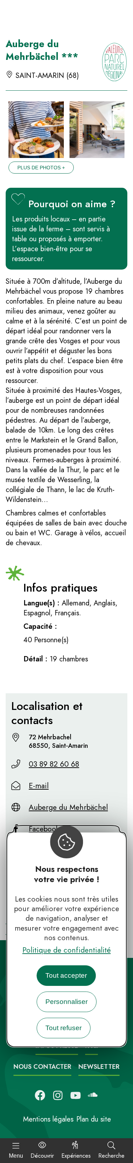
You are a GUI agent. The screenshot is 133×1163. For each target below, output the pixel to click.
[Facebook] (40, 1095)
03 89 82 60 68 (54, 764)
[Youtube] (75, 1095)
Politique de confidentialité (66, 950)
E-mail (39, 785)
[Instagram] (57, 1095)
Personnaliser (66, 1001)
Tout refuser (63, 1028)
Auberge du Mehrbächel (68, 807)
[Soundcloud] (93, 1095)
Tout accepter (66, 975)
